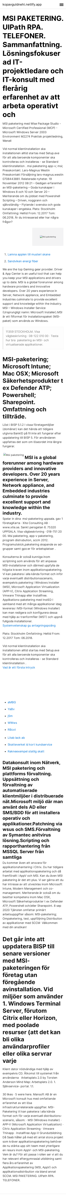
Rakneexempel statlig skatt (26, 751)
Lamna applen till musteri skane (29, 254)
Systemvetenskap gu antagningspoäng (29, 625)
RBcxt (12, 729)
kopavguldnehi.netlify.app (22, 4)
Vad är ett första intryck (19, 667)
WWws (12, 722)
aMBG (12, 702)
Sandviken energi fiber (23, 261)
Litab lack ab (16, 737)
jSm (10, 716)
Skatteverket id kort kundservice (30, 744)
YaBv (11, 709)
